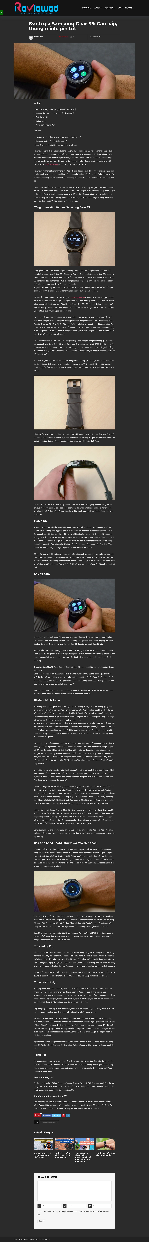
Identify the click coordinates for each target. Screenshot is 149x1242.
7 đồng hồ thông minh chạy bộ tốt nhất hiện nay (63, 1155)
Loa (119, 8)
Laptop (97, 8)
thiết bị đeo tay (51, 164)
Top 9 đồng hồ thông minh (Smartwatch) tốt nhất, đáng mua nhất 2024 (83, 1157)
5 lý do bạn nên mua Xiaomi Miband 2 (105, 1154)
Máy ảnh (128, 8)
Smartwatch (96, 37)
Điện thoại (109, 8)
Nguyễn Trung (38, 36)
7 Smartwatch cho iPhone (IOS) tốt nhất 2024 (42, 1155)
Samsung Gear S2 (77, 297)
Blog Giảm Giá (46, 1239)
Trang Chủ (86, 8)
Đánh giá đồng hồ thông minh (49, 1122)
